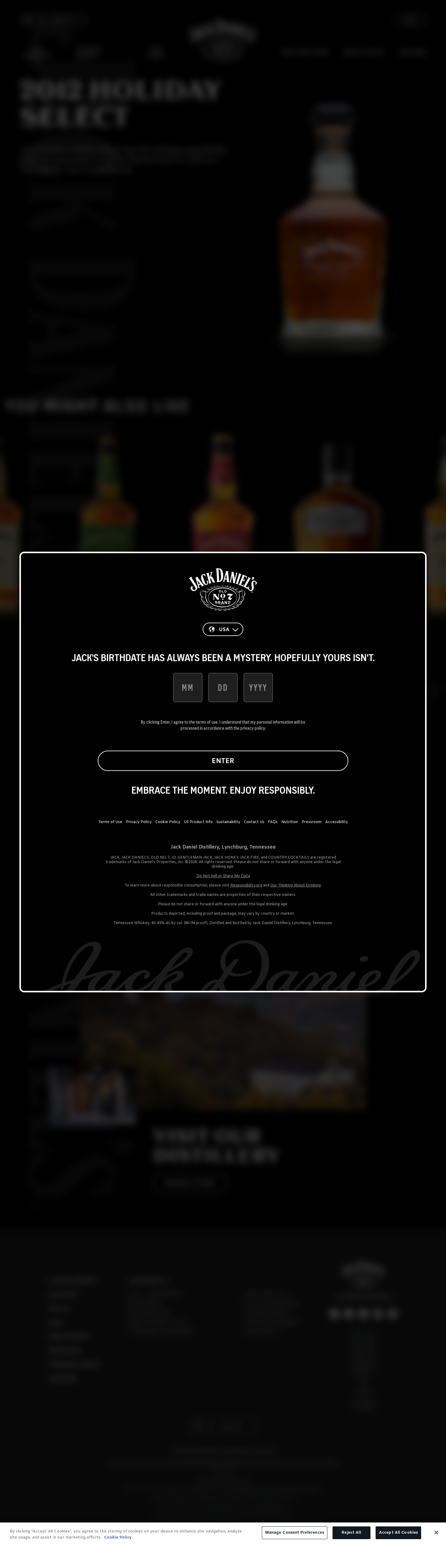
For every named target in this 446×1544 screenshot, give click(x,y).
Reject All (351, 1532)
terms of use (207, 722)
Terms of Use (110, 822)
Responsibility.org (246, 885)
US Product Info (198, 822)
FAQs (273, 822)
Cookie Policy (167, 822)
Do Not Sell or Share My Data (223, 876)
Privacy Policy (139, 822)
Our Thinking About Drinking (295, 885)
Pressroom (312, 822)
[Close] (436, 1532)
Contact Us (254, 822)
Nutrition (289, 822)
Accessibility (336, 822)
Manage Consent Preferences (294, 1532)
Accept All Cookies (398, 1532)
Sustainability (228, 822)
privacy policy (252, 728)
